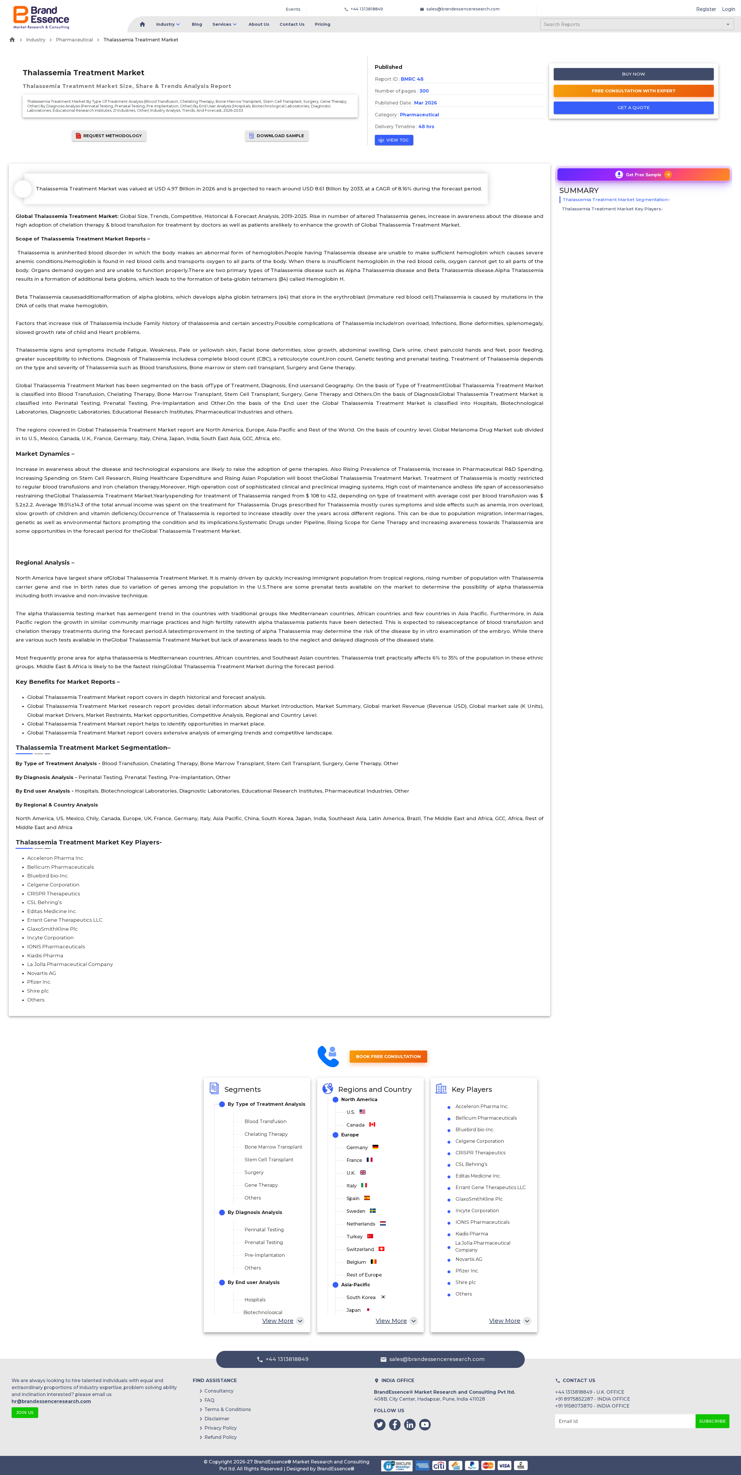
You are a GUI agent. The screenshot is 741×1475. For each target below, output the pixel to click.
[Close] (427, 720)
